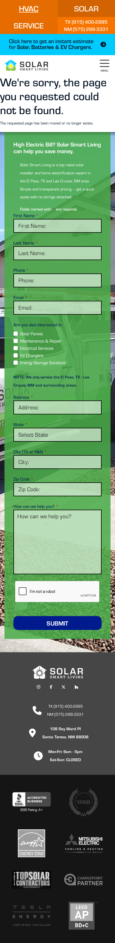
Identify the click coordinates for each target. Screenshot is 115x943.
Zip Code (23, 479)
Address (23, 397)
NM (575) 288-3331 (65, 714)
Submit (57, 623)
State (20, 424)
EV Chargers (31, 355)
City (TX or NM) (30, 452)
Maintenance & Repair (40, 341)
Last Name (25, 243)
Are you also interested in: (37, 325)
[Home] (26, 65)
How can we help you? (35, 506)
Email (20, 297)
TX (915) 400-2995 (65, 706)
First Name (26, 215)
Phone (21, 270)
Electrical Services (37, 348)
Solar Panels (31, 333)
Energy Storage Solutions (43, 362)
